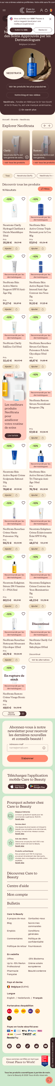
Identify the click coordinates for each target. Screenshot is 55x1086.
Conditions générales (33, 932)
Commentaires (15, 938)
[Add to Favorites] (23, 199)
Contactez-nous (36, 918)
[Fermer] (52, 1039)
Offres (10, 958)
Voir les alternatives (41, 660)
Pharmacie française (12, 972)
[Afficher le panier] (46, 10)
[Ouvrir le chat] (49, 1080)
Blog (9, 923)
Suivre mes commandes (34, 925)
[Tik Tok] (27, 1046)
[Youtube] (45, 1046)
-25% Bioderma (36, 958)
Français (37, 998)
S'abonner (27, 758)
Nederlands (24, 998)
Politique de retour (17, 946)
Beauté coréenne (37, 971)
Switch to (21, 30)
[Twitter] (36, 1046)
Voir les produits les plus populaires (27, 86)
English (11, 998)
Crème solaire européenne (35, 965)
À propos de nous (16, 918)
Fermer (50, 19)
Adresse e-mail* (16, 744)
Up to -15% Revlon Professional (16, 965)
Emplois (11, 930)
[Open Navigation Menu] (4, 10)
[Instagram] (9, 1046)
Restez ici (43, 30)
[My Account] (41, 10)
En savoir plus (29, 110)
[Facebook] (18, 1046)
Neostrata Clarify (24, 175)
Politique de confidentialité (35, 940)
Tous (7, 175)
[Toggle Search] (9, 10)
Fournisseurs (35, 946)
